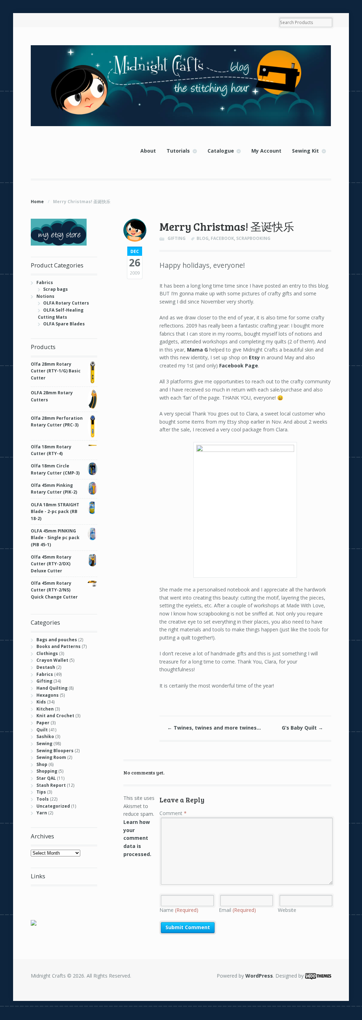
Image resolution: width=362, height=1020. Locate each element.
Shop (41, 764)
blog (203, 238)
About (148, 150)
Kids (41, 702)
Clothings (47, 653)
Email (237, 910)
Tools (42, 799)
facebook (222, 238)
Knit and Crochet (55, 716)
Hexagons (47, 695)
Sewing (44, 744)
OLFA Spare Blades (64, 324)
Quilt (42, 730)
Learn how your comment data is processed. (137, 838)
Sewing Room (51, 757)
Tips (41, 792)
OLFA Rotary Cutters (66, 303)
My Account (266, 150)
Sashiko (45, 736)
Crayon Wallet (52, 660)
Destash (45, 667)
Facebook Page (238, 365)
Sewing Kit (305, 150)
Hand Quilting (52, 688)
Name (178, 910)
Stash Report (51, 785)
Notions (45, 296)
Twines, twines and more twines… (214, 727)
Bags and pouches (56, 640)
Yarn (41, 813)
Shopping (46, 771)
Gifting (177, 238)
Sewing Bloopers (55, 751)
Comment (173, 813)
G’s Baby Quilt (302, 727)
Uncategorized (53, 806)
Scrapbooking (253, 238)
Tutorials (178, 150)
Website (287, 910)
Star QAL (46, 778)
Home (37, 202)
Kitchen (45, 709)
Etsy (254, 357)
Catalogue (221, 150)
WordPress (259, 975)
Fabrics (44, 282)
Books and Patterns (58, 646)
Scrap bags (55, 289)
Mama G (197, 349)
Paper (42, 723)
